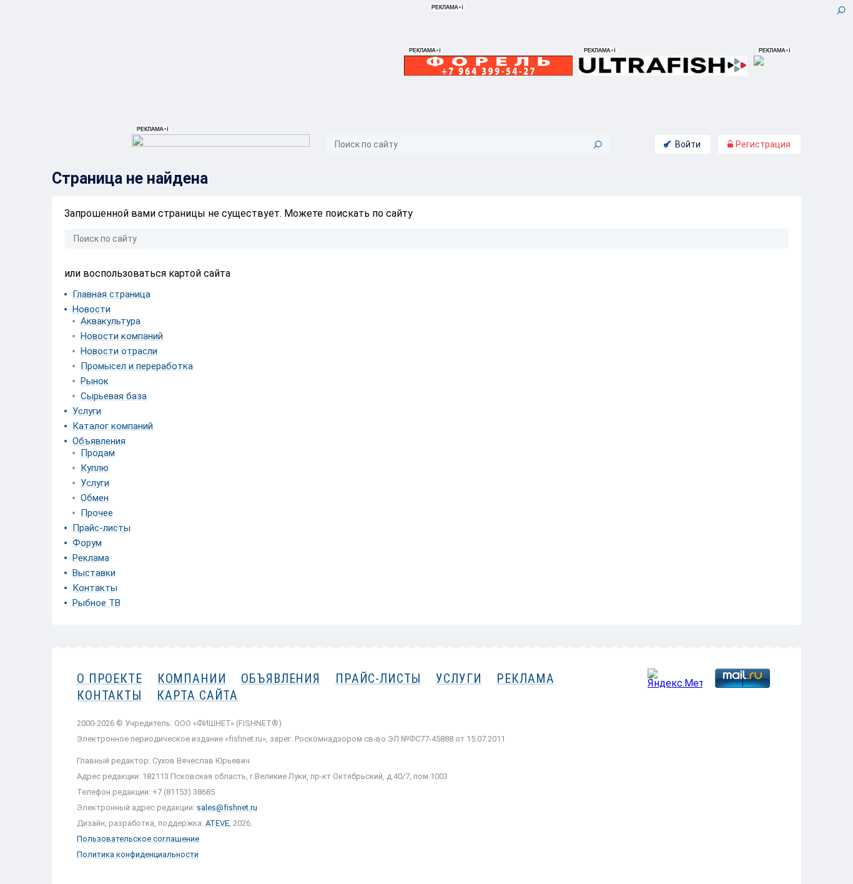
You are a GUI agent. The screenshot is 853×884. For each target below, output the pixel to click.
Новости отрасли (119, 351)
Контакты (94, 587)
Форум (87, 543)
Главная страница (111, 294)
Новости (91, 309)
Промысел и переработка (137, 366)
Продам (98, 453)
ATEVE (217, 823)
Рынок (95, 381)
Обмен (95, 498)
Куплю (95, 468)
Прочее (97, 513)
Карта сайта (197, 695)
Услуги (86, 411)
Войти (688, 144)
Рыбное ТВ (96, 602)
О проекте (109, 678)
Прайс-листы (101, 528)
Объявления (99, 441)
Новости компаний (122, 336)
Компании (192, 678)
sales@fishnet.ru (227, 807)
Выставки (94, 573)
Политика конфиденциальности (138, 854)
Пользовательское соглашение (138, 838)
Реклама (90, 558)
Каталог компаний (112, 426)
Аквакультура (111, 321)
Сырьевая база (114, 396)
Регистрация (762, 144)
